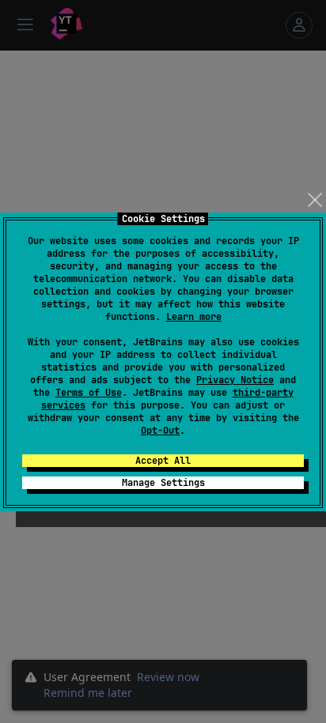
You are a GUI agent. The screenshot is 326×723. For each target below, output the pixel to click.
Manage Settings (163, 482)
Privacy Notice (235, 380)
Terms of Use (88, 392)
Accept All (163, 460)
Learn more (194, 317)
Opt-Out (160, 430)
